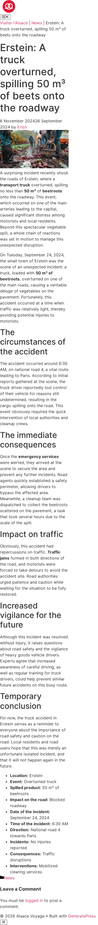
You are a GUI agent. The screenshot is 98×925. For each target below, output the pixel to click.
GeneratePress (82, 915)
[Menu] (5, 17)
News (36, 22)
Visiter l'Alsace (14, 22)
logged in (34, 900)
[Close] (3, 922)
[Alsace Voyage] (9, 11)
